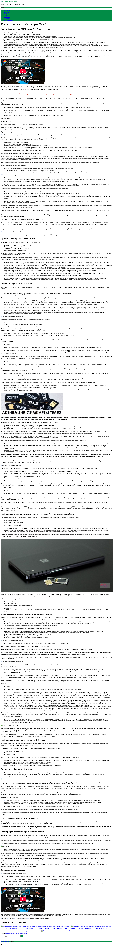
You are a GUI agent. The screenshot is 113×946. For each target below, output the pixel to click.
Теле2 (6, 15)
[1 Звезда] (4, 919)
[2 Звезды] (10, 919)
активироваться (10, 933)
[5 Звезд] (30, 919)
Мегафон (7, 10)
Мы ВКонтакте (8, 20)
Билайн (6, 12)
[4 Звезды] (23, 919)
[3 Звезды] (17, 919)
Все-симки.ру (14, 1)
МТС (5, 13)
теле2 (25, 933)
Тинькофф (7, 17)
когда (21, 933)
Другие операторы (9, 18)
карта (17, 933)
